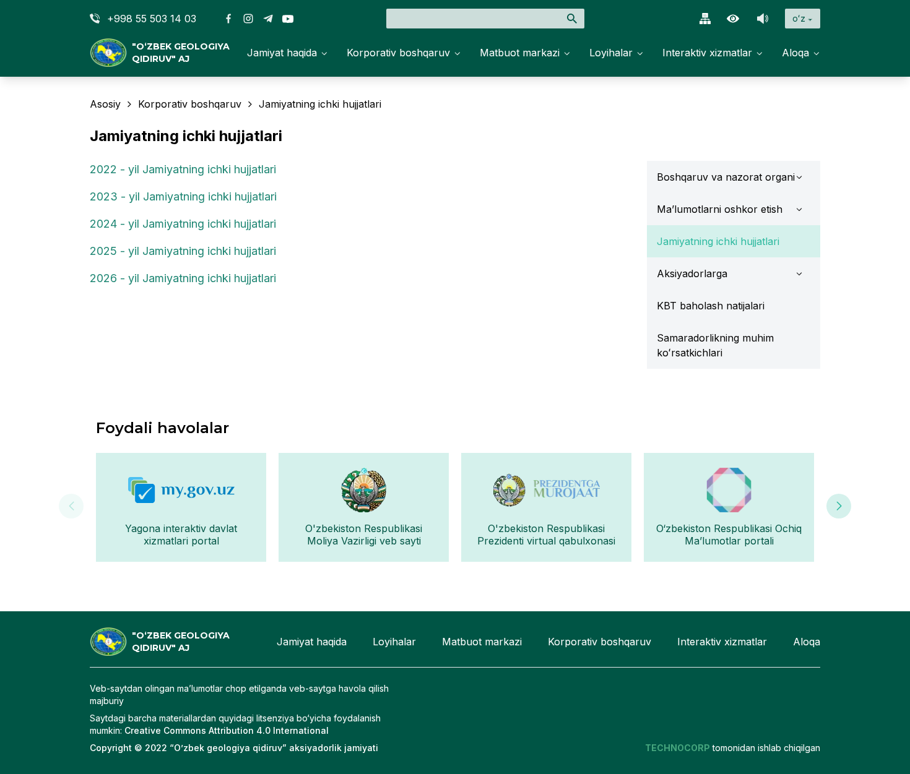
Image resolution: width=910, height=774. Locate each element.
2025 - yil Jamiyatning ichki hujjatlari (183, 250)
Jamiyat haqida (282, 52)
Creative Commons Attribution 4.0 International (226, 730)
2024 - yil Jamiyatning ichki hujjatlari (183, 223)
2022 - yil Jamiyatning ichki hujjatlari (183, 169)
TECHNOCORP (677, 747)
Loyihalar (611, 52)
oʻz (798, 18)
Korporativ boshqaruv (398, 52)
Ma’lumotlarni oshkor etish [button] (719, 209)
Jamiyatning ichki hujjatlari (718, 241)
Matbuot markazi (520, 52)
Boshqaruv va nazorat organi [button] (726, 177)
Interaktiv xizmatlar (707, 52)
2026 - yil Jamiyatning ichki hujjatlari (183, 278)
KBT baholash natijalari (711, 305)
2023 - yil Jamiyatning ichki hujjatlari (183, 196)
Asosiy (105, 104)
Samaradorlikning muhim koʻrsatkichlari (715, 345)
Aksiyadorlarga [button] (692, 273)
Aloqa (795, 52)
